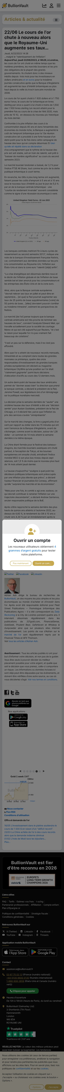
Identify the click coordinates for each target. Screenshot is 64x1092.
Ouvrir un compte (44, 563)
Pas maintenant (21, 563)
